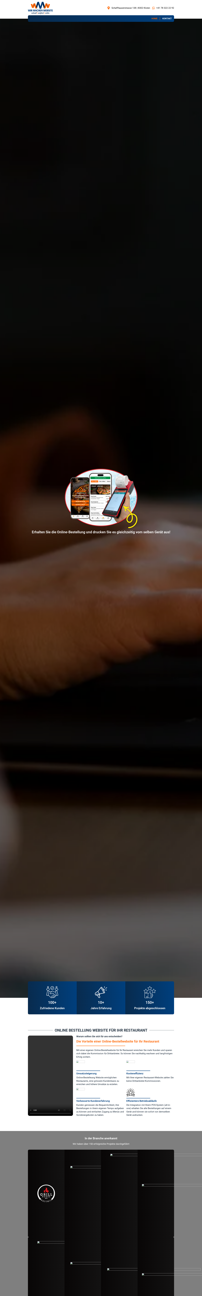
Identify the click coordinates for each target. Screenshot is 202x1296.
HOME (154, 18)
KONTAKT (167, 18)
